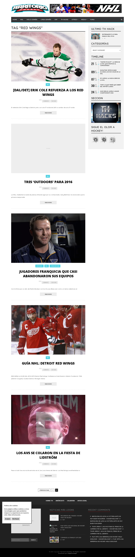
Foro (92, 19)
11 (64, 519)
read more (48, 113)
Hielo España (32, 19)
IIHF (56, 19)
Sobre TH (49, 501)
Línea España (46, 19)
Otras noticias (55, 266)
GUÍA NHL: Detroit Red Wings (48, 363)
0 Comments (46, 101)
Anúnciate (60, 501)
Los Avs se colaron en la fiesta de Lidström (48, 455)
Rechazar (15, 519)
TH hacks (64, 19)
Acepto (7, 519)
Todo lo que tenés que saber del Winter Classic (110, 85)
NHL (21, 19)
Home (15, 19)
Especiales (39, 266)
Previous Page (44, 490)
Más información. (14, 515)
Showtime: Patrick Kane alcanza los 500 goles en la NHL (110, 71)
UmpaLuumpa (72, 553)
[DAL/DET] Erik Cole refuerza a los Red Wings (48, 92)
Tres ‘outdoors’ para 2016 (48, 182)
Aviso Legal (82, 501)
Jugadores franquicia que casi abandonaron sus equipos (48, 273)
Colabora (71, 501)
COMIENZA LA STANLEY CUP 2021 (71, 537)
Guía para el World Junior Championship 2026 (109, 92)
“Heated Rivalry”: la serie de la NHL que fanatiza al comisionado (110, 63)
